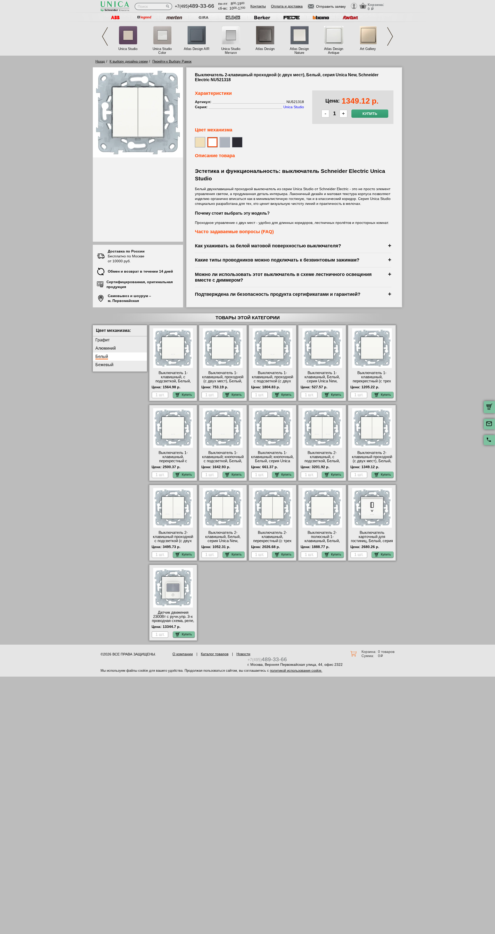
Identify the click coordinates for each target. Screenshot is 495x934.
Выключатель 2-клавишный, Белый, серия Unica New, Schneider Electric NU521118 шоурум (223, 541)
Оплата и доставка (287, 6)
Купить (369, 114)
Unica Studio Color (162, 51)
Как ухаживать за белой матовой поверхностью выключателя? (268, 245)
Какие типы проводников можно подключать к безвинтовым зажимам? (277, 260)
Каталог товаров (214, 654)
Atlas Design (265, 49)
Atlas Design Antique (333, 51)
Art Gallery (368, 49)
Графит (102, 340)
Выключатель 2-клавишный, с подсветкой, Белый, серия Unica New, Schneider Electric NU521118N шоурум (322, 463)
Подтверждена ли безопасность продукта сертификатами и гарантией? (277, 294)
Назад (100, 61)
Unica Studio (127, 49)
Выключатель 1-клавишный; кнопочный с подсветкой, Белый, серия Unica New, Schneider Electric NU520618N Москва (223, 463)
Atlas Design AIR (196, 49)
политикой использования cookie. (296, 670)
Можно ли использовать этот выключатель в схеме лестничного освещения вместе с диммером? (283, 277)
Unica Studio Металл (230, 51)
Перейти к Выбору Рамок (172, 61)
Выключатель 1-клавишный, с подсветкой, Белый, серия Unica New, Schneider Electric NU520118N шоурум (173, 383)
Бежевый (104, 365)
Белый (101, 356)
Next (390, 36)
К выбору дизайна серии (129, 61)
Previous (105, 36)
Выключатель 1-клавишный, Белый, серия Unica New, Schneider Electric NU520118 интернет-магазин (322, 383)
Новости (243, 654)
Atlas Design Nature (299, 51)
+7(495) (194, 6)
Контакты (258, 6)
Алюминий (105, 348)
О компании (182, 654)
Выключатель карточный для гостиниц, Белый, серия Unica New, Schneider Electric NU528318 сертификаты (372, 543)
